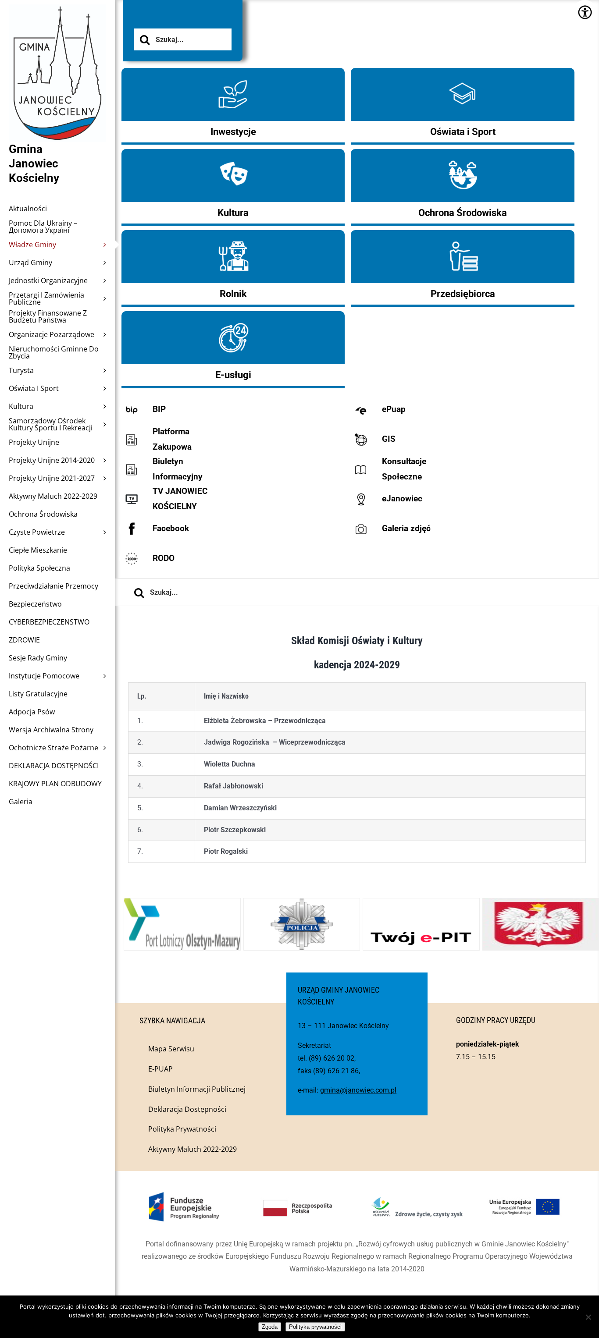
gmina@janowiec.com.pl (358, 1090)
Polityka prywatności (315, 1327)
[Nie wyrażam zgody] (588, 1317)
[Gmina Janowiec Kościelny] (57, 26)
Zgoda (270, 1327)
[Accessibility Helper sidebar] (585, 12)
